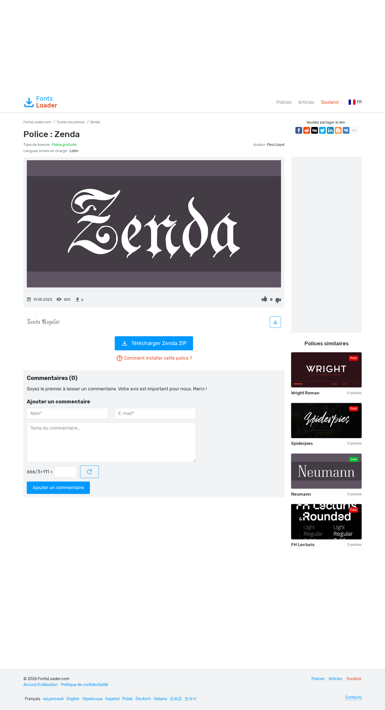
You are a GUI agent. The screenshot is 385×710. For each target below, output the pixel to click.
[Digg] (314, 130)
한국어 (190, 698)
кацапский (53, 698)
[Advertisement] (192, 46)
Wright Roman (305, 392)
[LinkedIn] (330, 130)
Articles (306, 102)
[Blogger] (338, 130)
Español (112, 698)
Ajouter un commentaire (58, 487)
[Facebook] (298, 130)
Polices (283, 102)
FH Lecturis (303, 544)
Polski (127, 698)
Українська (92, 698)
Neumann (301, 494)
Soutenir (330, 102)
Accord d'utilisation (40, 684)
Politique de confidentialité (84, 684)
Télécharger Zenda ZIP (159, 343)
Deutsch (143, 698)
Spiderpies (302, 443)
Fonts (46, 102)
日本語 (176, 698)
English (73, 698)
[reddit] (306, 130)
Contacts (353, 697)
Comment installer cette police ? (158, 358)
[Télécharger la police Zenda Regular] (275, 322)
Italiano (160, 698)
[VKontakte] (346, 130)
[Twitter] (322, 130)
